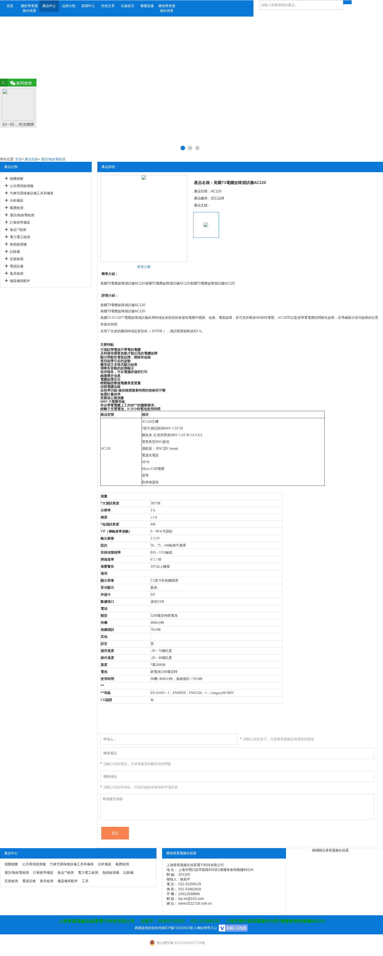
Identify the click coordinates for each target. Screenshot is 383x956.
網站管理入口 (207, 928)
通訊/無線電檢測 (53, 159)
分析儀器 (16, 200)
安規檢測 (16, 259)
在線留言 (127, 6)
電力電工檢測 (20, 237)
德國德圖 (16, 179)
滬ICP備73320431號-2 (178, 928)
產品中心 (49, 6)
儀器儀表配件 (20, 281)
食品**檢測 (18, 230)
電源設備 (16, 266)
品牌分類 (68, 6)
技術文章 (108, 6)
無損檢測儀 (18, 244)
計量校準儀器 (20, 222)
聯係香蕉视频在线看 (166, 8)
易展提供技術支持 (148, 928)
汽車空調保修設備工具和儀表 (32, 193)
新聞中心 (88, 6)
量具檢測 (16, 274)
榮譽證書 (147, 6)
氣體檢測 (16, 208)
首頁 (9, 6)
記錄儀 (15, 252)
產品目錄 (31, 159)
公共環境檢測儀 (21, 186)
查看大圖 (144, 267)
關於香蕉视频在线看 (29, 8)
